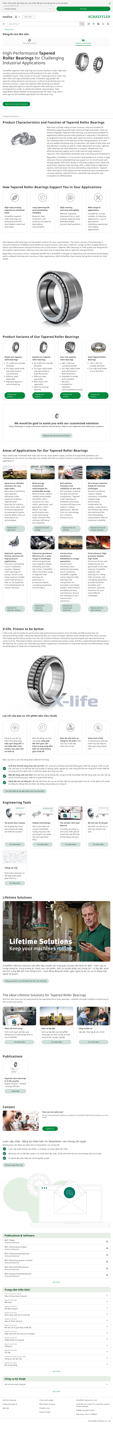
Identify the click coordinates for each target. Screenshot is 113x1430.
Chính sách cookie (46, 1400)
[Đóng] (109, 3)
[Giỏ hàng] (108, 24)
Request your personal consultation (56, 435)
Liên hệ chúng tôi (9, 1400)
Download (15, 1091)
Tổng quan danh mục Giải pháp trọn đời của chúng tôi (25, 981)
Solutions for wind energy (42, 529)
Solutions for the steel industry (97, 609)
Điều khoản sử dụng (47, 1404)
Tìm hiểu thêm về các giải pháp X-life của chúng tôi (24, 791)
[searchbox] (43, 24)
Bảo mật (6, 1408)
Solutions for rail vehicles (69, 529)
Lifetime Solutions (11, 116)
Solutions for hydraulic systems (14, 609)
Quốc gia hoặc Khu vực (11, 6)
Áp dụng (83, 9)
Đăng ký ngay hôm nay (13, 1165)
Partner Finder (45, 1412)
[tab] (29, 42)
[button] (28, 16)
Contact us (50, 1129)
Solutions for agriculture (12, 529)
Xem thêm (56, 1282)
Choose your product (11, 395)
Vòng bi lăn (9, 29)
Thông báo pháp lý (10, 1404)
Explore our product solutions (16, 104)
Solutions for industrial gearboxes (39, 608)
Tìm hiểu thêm (14, 844)
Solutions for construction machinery (67, 608)
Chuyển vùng (44, 1408)
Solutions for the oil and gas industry (98, 529)
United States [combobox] (10, 9)
